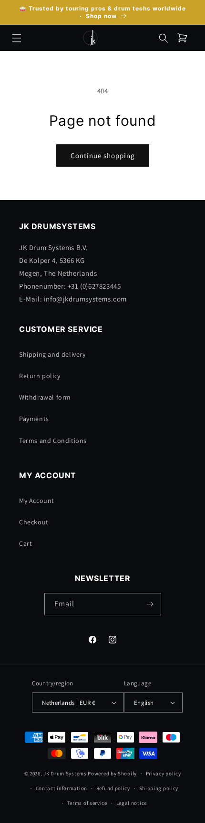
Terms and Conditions (53, 440)
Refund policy (113, 788)
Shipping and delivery (52, 354)
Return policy (40, 375)
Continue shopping (103, 155)
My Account (36, 500)
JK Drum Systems (65, 773)
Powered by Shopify (112, 773)
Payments (34, 418)
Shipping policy (159, 788)
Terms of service (87, 803)
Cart (25, 543)
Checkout (34, 522)
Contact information (61, 788)
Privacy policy (163, 773)
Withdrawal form (45, 397)
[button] (16, 38)
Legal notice (131, 803)
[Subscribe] (150, 604)
